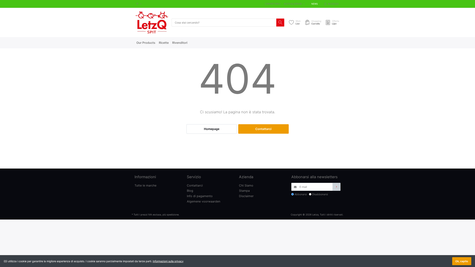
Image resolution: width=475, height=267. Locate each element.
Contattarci (272, 3)
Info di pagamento (200, 196)
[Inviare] (336, 187)
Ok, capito (461, 261)
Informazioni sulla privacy (168, 261)
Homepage (211, 129)
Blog (190, 190)
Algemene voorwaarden (203, 201)
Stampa (244, 190)
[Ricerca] (280, 23)
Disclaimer (246, 196)
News (314, 3)
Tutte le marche (145, 185)
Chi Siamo (246, 185)
